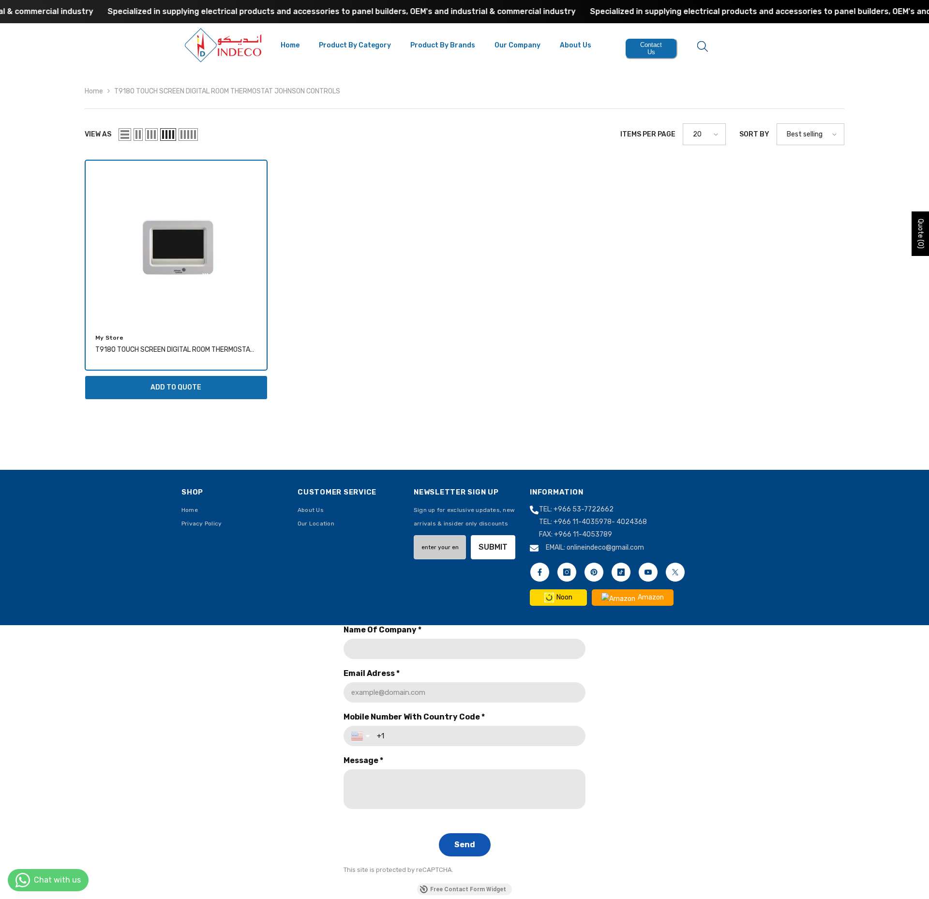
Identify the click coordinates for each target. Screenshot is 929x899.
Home (94, 91)
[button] (125, 134)
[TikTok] (621, 572)
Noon (564, 597)
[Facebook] (540, 572)
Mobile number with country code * (414, 716)
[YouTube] (648, 572)
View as (98, 134)
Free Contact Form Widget (468, 889)
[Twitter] (675, 572)
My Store (109, 337)
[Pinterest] (594, 572)
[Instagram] (567, 572)
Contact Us (651, 48)
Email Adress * (372, 673)
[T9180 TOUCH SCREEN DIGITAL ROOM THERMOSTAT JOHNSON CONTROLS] (176, 242)
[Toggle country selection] (361, 736)
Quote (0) (920, 234)
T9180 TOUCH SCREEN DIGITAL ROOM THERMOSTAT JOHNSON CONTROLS (227, 91)
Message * (363, 760)
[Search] (702, 46)
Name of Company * (382, 629)
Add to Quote (175, 387)
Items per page (647, 134)
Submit (493, 547)
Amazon (651, 597)
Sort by (754, 134)
